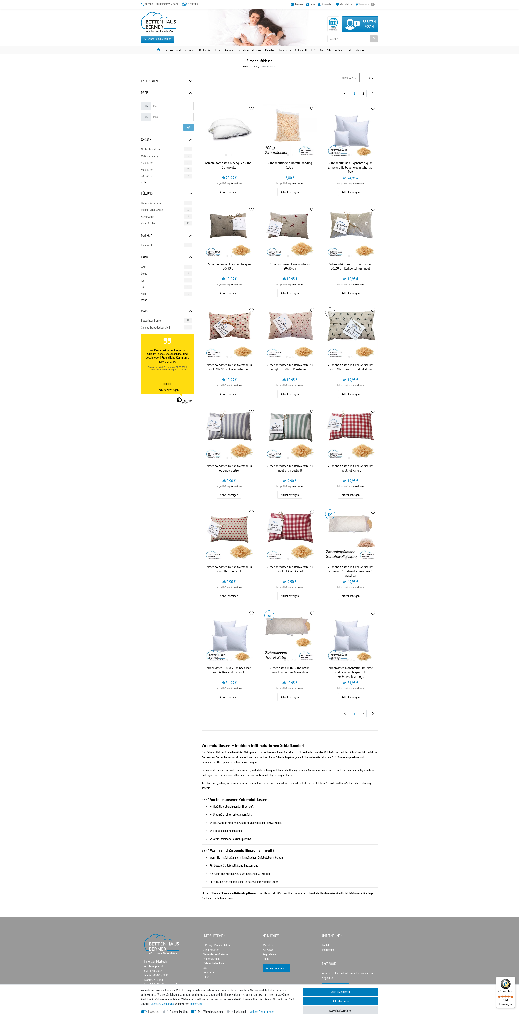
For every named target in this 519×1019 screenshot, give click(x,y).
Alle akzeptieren (340, 992)
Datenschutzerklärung (215, 963)
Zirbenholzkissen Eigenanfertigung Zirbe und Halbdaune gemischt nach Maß (350, 167)
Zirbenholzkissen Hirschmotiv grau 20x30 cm (229, 266)
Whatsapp (192, 4)
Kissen (218, 50)
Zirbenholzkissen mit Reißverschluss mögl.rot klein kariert (290, 569)
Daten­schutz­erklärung (162, 1004)
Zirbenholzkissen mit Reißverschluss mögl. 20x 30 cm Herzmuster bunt (229, 367)
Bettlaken (243, 50)
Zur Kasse (268, 950)
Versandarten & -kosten (216, 954)
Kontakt (326, 945)
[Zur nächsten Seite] (373, 93)
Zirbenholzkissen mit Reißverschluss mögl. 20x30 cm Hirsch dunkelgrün (350, 367)
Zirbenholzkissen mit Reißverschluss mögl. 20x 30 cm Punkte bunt (290, 367)
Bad (321, 50)
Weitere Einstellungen (262, 1011)
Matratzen (270, 50)
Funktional (240, 1011)
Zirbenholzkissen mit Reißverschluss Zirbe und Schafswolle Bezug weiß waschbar (350, 571)
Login (266, 959)
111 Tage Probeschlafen (216, 945)
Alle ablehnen (341, 1001)
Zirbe (329, 50)
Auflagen (230, 50)
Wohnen (339, 50)
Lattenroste (285, 50)
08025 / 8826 (162, 4)
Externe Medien (179, 1011)
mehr (144, 182)
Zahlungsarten (211, 950)
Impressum (328, 950)
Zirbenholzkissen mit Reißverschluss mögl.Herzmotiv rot (229, 569)
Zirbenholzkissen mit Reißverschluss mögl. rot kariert (350, 468)
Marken (360, 50)
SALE (350, 50)
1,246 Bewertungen (167, 390)
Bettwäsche (190, 50)
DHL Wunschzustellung (211, 1011)
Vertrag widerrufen (276, 968)
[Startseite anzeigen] (162, 944)
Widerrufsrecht (211, 959)
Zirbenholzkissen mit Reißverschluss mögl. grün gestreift (290, 468)
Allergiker (256, 50)
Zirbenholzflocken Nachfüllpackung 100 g (290, 165)
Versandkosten (236, 183)
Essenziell (153, 1011)
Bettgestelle (301, 50)
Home (245, 66)
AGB (205, 968)
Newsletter (209, 972)
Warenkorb (268, 945)
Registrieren (269, 954)
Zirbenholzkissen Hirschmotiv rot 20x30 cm (290, 266)
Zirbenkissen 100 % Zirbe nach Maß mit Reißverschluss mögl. (229, 670)
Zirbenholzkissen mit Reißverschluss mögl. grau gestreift (229, 468)
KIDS (313, 50)
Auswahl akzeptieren (340, 1010)
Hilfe (206, 977)
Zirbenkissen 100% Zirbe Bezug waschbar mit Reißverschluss (290, 670)
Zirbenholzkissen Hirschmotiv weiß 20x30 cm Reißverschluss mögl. (351, 266)
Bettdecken (205, 50)
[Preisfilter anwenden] (188, 127)
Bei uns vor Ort (173, 50)
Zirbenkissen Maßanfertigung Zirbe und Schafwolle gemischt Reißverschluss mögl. (351, 672)
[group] (229, 131)
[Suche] (374, 38)
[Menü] (512, 979)
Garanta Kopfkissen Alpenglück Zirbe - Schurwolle (229, 165)
